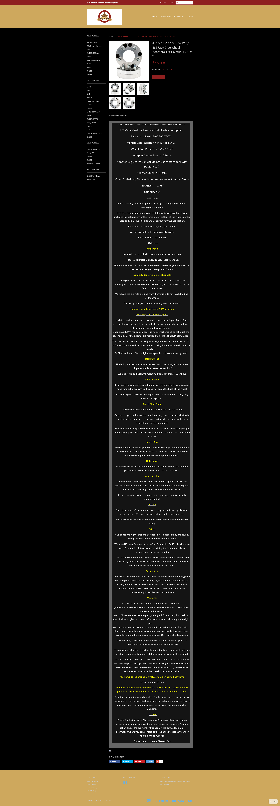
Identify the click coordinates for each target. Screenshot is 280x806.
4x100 (89, 49)
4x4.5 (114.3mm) (93, 60)
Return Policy (166, 17)
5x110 (89, 105)
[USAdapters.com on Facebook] (125, 783)
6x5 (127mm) (92, 153)
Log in (171, 3)
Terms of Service (92, 782)
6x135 (89, 160)
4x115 (89, 64)
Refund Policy (91, 791)
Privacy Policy (91, 785)
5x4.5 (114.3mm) (93, 112)
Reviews (123, 116)
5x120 (89, 115)
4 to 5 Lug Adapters (94, 46)
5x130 (89, 126)
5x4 (88, 94)
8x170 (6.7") (91, 179)
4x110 (89, 56)
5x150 (89, 137)
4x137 (89, 67)
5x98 (89, 87)
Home (154, 17)
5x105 (89, 97)
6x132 (89, 156)
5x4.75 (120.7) (92, 119)
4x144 (89, 71)
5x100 (89, 90)
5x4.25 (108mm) (93, 101)
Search (190, 17)
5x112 (89, 108)
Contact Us (178, 17)
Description (114, 116)
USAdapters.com (105, 800)
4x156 (89, 74)
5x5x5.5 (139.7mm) (94, 133)
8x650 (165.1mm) (93, 176)
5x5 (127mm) (92, 123)
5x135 (89, 130)
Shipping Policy (92, 788)
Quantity (156, 69)
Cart (164, 3)
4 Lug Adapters (92, 42)
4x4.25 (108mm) (93, 53)
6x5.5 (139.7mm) (93, 163)
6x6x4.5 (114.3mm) (94, 149)
